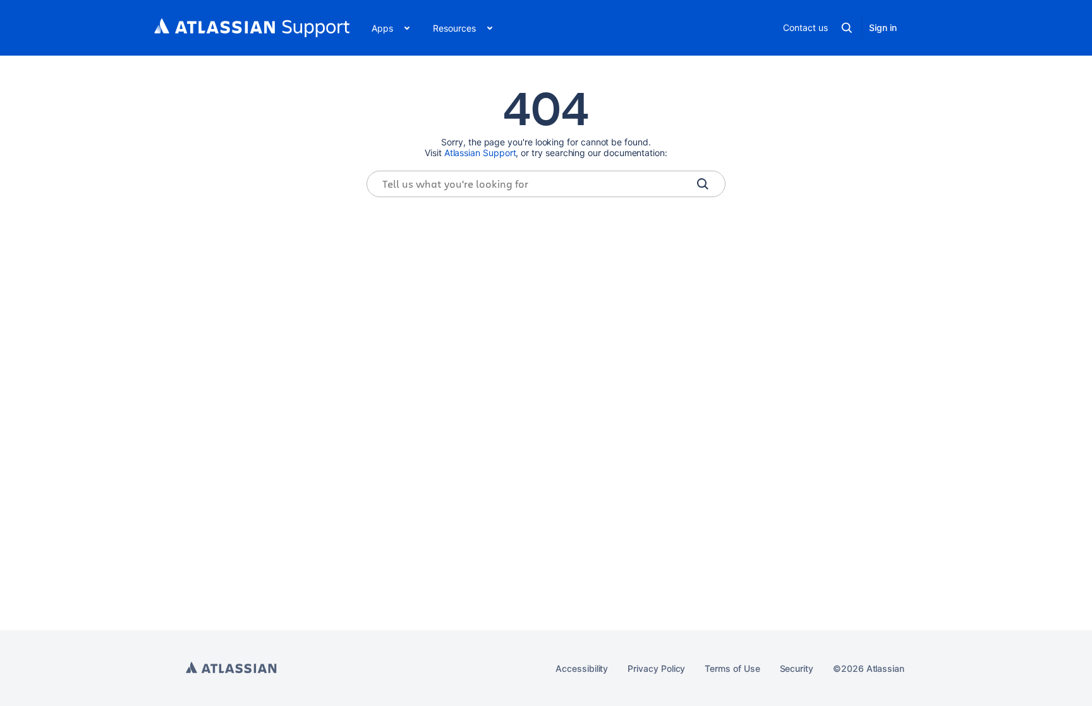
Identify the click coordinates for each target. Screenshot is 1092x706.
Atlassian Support (480, 152)
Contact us (805, 27)
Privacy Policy (656, 668)
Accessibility (581, 668)
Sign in (883, 27)
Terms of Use (732, 668)
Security (796, 668)
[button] (390, 27)
